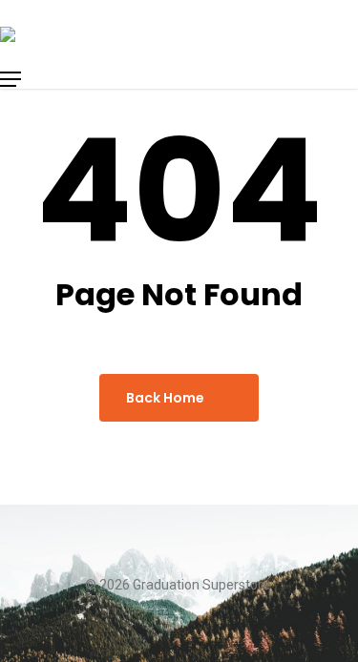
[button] (64, 79)
